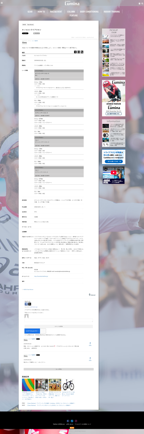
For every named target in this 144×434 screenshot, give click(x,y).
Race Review (30, 289)
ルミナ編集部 (35, 40)
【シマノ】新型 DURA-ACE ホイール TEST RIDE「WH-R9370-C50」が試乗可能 (117, 125)
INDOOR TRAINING (112, 11)
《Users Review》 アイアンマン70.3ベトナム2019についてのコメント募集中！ (49, 405)
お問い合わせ (69, 424)
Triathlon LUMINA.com (59, 424)
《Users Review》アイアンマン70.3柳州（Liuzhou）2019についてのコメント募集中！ (51, 403)
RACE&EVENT (56, 11)
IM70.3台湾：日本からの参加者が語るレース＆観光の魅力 (117, 45)
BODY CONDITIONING (89, 11)
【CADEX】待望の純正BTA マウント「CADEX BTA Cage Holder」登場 (117, 144)
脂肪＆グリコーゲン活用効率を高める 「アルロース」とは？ (117, 41)
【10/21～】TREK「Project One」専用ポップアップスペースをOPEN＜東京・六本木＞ (41, 395)
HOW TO (41, 11)
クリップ (37, 33)
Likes (90, 345)
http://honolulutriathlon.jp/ (41, 276)
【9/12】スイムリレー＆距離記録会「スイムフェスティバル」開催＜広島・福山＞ (55, 395)
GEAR (30, 11)
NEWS (25, 289)
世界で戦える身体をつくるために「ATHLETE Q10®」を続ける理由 (117, 55)
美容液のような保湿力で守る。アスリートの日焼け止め (117, 68)
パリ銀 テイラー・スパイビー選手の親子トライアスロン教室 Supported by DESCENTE (117, 64)
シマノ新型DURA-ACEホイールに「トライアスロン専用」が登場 (117, 135)
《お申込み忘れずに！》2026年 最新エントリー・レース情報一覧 (117, 74)
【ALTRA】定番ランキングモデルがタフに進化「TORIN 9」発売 (117, 139)
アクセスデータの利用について (83, 424)
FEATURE (74, 15)
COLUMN (71, 11)
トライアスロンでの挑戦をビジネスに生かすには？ (117, 36)
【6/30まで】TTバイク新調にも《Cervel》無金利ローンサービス (68, 394)
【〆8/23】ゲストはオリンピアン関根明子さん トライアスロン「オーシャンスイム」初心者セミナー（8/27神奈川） (28, 396)
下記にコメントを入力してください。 (34, 312)
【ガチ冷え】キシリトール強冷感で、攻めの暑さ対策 (117, 59)
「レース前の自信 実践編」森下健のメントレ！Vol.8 (117, 50)
